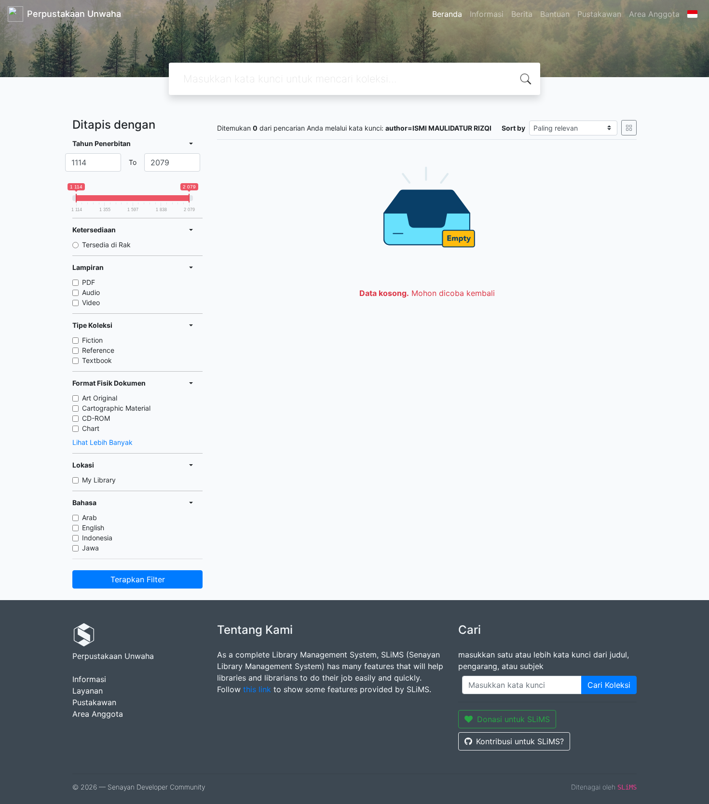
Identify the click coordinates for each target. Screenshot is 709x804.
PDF (88, 282)
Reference (98, 350)
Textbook (97, 360)
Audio (91, 292)
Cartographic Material (116, 408)
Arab (89, 517)
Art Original (99, 398)
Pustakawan (599, 14)
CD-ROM (96, 418)
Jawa (90, 548)
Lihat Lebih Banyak (102, 442)
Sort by (513, 128)
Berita (521, 14)
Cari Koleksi (608, 685)
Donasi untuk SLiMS (513, 719)
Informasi (487, 14)
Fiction (92, 340)
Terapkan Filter (137, 579)
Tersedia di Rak (106, 245)
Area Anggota (654, 14)
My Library (99, 480)
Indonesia (97, 538)
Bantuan (555, 14)
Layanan (87, 691)
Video (91, 302)
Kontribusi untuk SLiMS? (520, 741)
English (93, 527)
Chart (90, 428)
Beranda (447, 14)
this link (257, 689)
